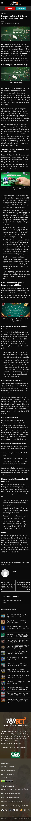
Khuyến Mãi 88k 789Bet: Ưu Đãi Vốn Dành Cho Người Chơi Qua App (17, 701)
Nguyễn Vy (16, 806)
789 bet (24, 54)
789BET (4, 731)
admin (17, 23)
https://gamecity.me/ (15, 802)
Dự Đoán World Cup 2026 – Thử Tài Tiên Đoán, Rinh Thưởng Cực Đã (18, 628)
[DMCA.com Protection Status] (7, 781)
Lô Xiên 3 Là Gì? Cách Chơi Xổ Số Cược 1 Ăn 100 (18, 659)
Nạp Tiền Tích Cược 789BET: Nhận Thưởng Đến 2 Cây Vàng (17, 621)
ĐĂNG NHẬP (21, 8)
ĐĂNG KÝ (10, 8)
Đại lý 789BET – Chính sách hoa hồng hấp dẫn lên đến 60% (17, 641)
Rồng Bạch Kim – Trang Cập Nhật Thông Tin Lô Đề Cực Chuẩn (18, 694)
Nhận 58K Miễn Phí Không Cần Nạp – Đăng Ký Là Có (17, 616)
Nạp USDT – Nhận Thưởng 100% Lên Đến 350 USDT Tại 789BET (17, 635)
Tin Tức (3, 13)
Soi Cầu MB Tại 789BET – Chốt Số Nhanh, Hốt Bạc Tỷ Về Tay (18, 682)
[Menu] (2, 3)
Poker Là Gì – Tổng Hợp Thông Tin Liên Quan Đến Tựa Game (17, 664)
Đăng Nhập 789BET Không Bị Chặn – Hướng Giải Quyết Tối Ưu (18, 670)
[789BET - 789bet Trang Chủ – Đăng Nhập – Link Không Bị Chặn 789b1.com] (15, 3)
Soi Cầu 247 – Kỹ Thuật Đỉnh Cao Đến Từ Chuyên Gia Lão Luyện (18, 688)
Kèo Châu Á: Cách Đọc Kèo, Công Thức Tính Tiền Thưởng (18, 653)
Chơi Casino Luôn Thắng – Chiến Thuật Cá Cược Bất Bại (18, 676)
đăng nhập (13, 600)
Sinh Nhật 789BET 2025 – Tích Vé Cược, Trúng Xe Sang (18, 647)
